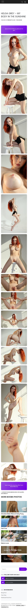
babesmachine (13, 492)
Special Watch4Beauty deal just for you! (14, 29)
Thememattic (5, 607)
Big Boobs (19, 20)
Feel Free (4, 528)
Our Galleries (20, 492)
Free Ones (3, 595)
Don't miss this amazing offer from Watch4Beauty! (14, 486)
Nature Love (5, 543)
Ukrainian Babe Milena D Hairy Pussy (12, 514)
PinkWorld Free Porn (6, 597)
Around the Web (6, 492)
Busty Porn (4, 592)
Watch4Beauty (4, 493)
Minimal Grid (20, 605)
